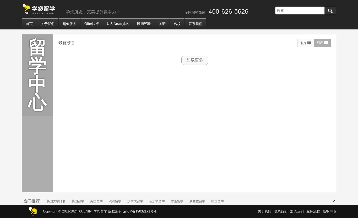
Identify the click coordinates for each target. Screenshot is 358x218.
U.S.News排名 (118, 24)
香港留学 (177, 201)
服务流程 (313, 211)
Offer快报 (91, 24)
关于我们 (48, 24)
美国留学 (78, 201)
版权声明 (329, 211)
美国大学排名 (56, 201)
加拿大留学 (135, 201)
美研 (162, 24)
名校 (177, 24)
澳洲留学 (115, 201)
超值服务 (69, 24)
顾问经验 (144, 24)
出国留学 (217, 201)
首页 (29, 24)
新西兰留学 (197, 201)
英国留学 (96, 201)
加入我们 (297, 211)
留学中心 (37, 75)
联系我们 (195, 24)
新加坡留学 (157, 201)
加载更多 (194, 60)
